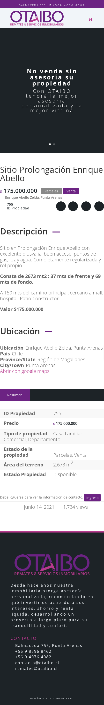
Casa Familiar (67, 433)
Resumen (14, 395)
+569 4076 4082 (69, 5)
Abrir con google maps (25, 371)
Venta (80, 455)
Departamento (44, 439)
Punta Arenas (40, 365)
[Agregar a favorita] (73, 206)
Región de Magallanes (61, 359)
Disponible (65, 474)
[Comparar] (86, 206)
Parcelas (62, 455)
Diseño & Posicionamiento (52, 698)
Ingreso (92, 497)
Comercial (15, 439)
